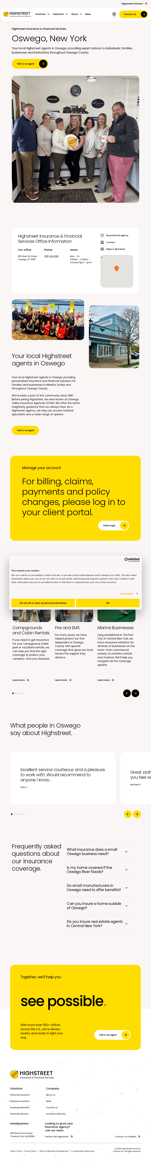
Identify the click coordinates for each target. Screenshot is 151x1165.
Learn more (19, 680)
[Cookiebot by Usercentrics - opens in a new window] (127, 560)
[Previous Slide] (127, 693)
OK (108, 603)
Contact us (130, 14)
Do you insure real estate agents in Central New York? (95, 923)
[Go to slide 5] (22, 693)
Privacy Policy (30, 1151)
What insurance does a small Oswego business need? (92, 851)
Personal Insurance (20, 1094)
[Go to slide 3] (17, 693)
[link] (17, 14)
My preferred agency (117, 235)
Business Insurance (20, 1101)
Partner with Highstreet (57, 1136)
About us (50, 1094)
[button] (116, 268)
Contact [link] (110, 242)
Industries (58, 14)
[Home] (26, 1075)
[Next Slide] (135, 693)
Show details (127, 593)
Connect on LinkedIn (125, 1136)
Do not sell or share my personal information (43, 603)
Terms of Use (16, 1151)
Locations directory (56, 1113)
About (74, 14)
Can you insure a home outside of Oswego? (94, 905)
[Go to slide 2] (15, 693)
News (88, 14)
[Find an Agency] (115, 14)
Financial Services (19, 1113)
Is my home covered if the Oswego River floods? (89, 869)
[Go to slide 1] (13, 693)
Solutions (40, 14)
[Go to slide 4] (20, 693)
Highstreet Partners (132, 3)
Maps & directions (115, 249)
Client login (109, 525)
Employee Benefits (19, 1107)
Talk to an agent (25, 63)
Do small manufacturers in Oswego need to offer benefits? (94, 887)
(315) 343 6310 (51, 256)
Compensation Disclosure (82, 1151)
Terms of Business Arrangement (53, 1151)
